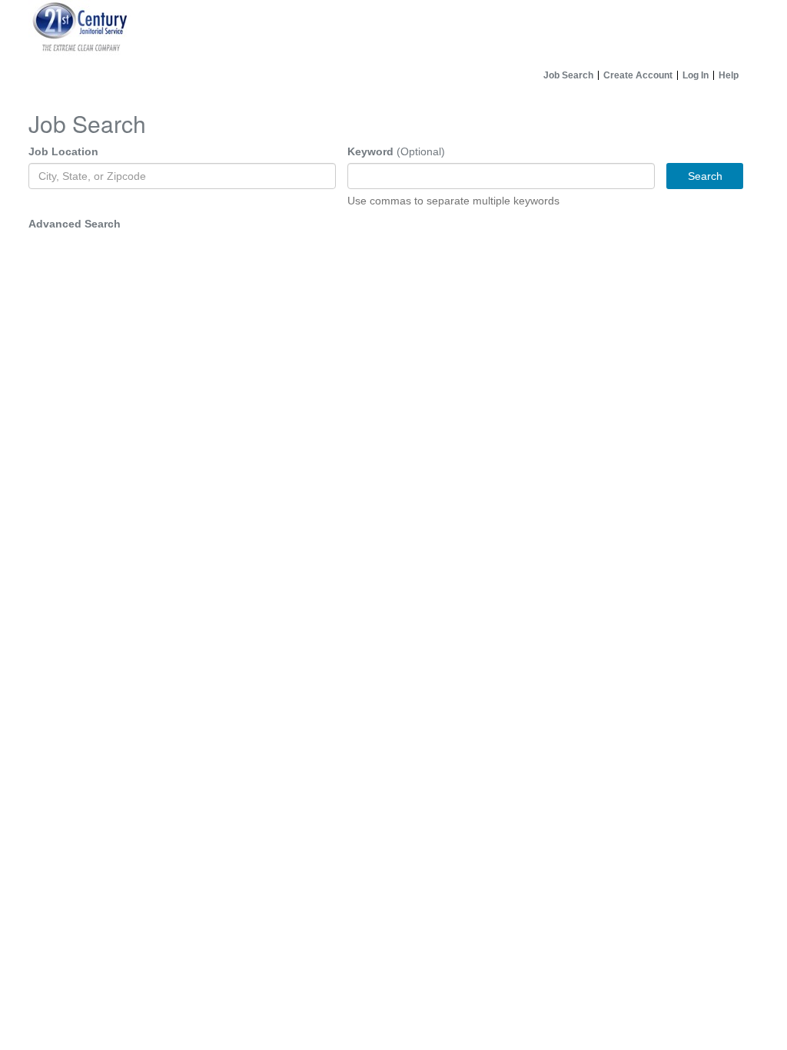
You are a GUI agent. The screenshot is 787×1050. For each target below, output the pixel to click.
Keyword (370, 151)
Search (705, 176)
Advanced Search (74, 224)
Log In (695, 75)
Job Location (63, 151)
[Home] (393, 31)
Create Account (637, 75)
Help (729, 75)
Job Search (568, 75)
